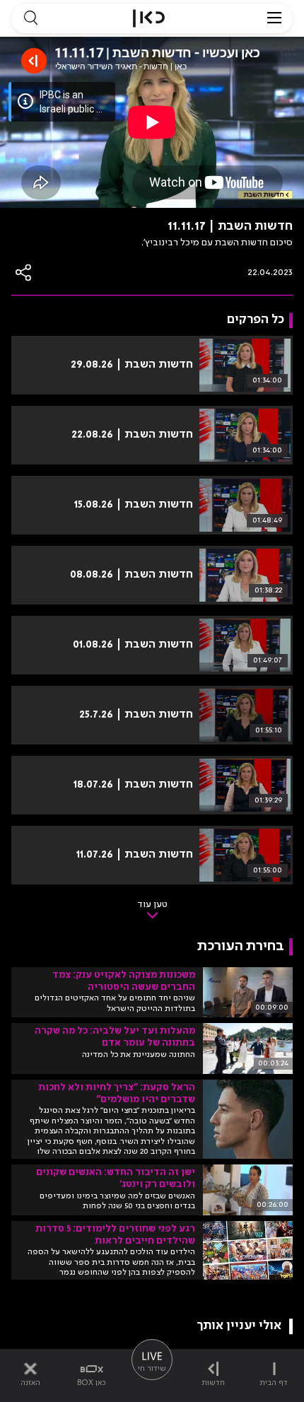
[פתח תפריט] (274, 18)
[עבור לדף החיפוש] (30, 18)
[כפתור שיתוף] (24, 272)
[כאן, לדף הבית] (149, 18)
